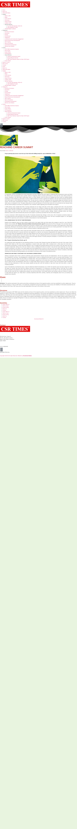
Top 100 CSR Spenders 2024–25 (14, 26)
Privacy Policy (5, 307)
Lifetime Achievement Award (13, 56)
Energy (6, 34)
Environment (8, 36)
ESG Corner (5, 63)
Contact (4, 65)
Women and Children (9, 46)
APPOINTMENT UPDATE (10, 28)
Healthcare (7, 37)
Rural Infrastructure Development (12, 40)
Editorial (11, 150)
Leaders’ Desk (8, 23)
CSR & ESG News (6, 12)
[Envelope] (18, 321)
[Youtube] (11, 321)
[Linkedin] (1, 321)
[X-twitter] (8, 321)
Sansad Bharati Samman (12, 57)
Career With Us (5, 304)
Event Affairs (8, 52)
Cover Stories (8, 18)
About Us (4, 11)
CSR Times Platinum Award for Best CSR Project (18, 59)
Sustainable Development (10, 44)
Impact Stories (8, 21)
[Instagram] (14, 321)
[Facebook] (4, 321)
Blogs (6, 17)
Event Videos (8, 60)
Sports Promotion (9, 43)
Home (3, 10)
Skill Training (8, 41)
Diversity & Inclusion (9, 31)
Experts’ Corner (6, 62)
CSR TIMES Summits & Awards (12, 49)
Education (7, 33)
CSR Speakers (8, 53)
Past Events (7, 50)
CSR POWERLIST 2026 (12, 27)
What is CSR (7, 15)
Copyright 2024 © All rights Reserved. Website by (16, 355)
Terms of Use (5, 305)
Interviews (7, 20)
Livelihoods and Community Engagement (14, 39)
